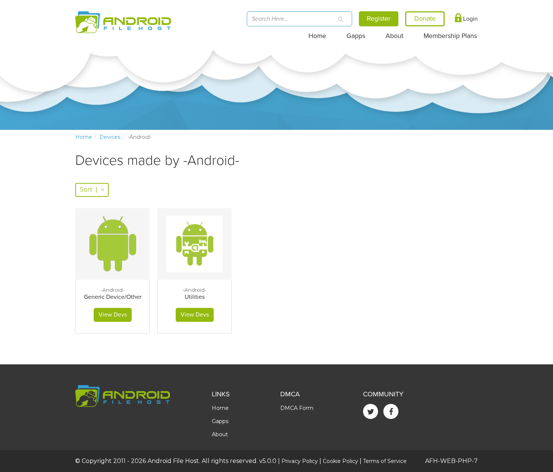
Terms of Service (385, 461)
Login (470, 19)
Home (317, 36)
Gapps (355, 36)
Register (378, 18)
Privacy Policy (299, 461)
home (83, 137)
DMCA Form (296, 408)
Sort (88, 189)
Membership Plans (450, 36)
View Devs (113, 314)
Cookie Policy (340, 461)
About (394, 36)
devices (109, 137)
